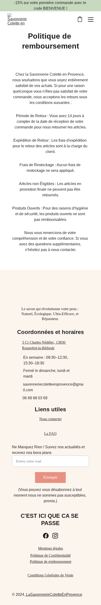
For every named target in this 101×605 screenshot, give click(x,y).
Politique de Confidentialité (50, 555)
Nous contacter (50, 419)
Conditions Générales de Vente (50, 575)
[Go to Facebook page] (46, 536)
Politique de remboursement (50, 562)
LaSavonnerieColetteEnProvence (53, 595)
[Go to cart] (80, 19)
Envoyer (50, 477)
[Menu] (90, 19)
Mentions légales (50, 548)
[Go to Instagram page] (55, 536)
